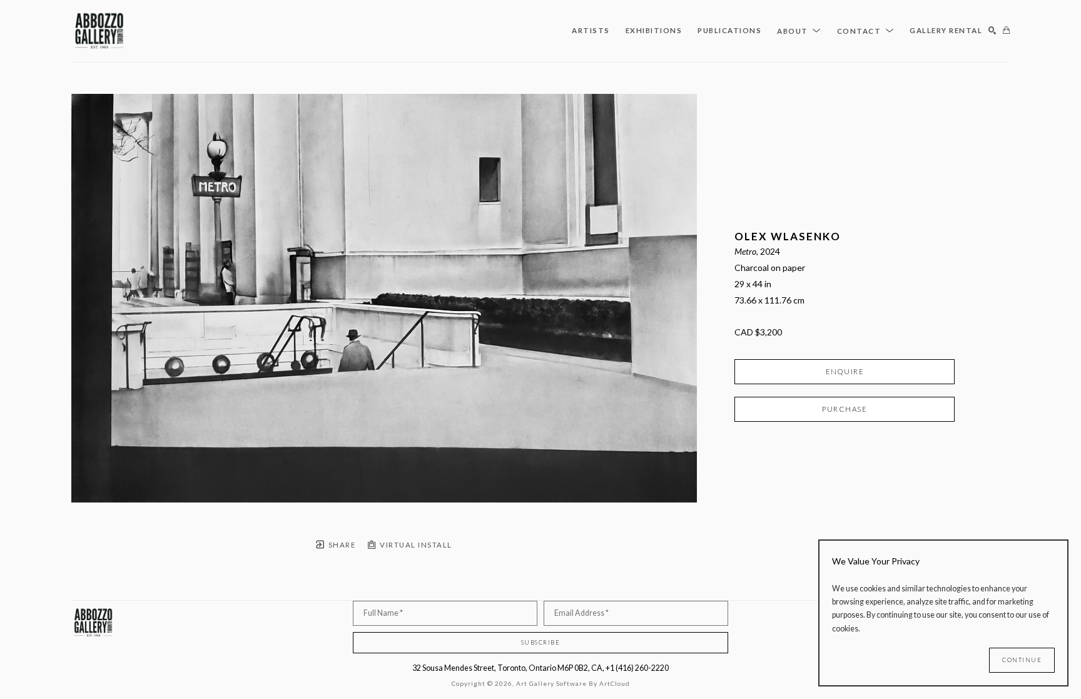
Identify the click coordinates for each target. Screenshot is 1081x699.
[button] (799, 30)
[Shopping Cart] (1006, 31)
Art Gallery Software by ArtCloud (573, 683)
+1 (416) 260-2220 (637, 668)
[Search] (992, 31)
